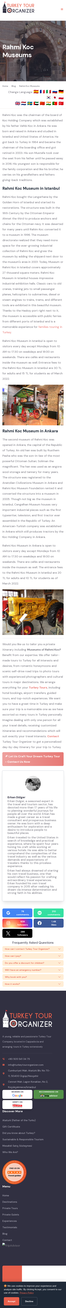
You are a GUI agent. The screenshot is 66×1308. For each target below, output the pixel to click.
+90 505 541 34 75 (19, 1059)
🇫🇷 (43, 91)
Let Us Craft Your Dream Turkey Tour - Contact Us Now (32, 759)
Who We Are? (10, 1152)
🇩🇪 (61, 91)
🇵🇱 (61, 97)
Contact (53, 736)
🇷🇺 (55, 91)
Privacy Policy (27, 1292)
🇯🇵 (55, 97)
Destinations (9, 1202)
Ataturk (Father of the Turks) (19, 1120)
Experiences (9, 1221)
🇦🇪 (36, 103)
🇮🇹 (49, 91)
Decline (29, 1301)
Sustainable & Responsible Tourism (22, 1139)
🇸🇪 (30, 103)
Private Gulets (10, 1214)
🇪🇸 (36, 91)
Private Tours (10, 1208)
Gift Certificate (11, 1126)
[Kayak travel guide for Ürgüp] (33, 1172)
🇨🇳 (43, 103)
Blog (4, 1233)
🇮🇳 (49, 103)
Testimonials (9, 1227)
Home (5, 1195)
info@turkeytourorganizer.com (25, 1065)
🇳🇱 (24, 103)
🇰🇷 (49, 97)
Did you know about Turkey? (18, 1133)
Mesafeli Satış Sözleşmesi (17, 1145)
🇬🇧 (17, 103)
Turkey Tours (38, 687)
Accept (11, 1301)
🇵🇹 (55, 103)
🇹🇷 (61, 103)
